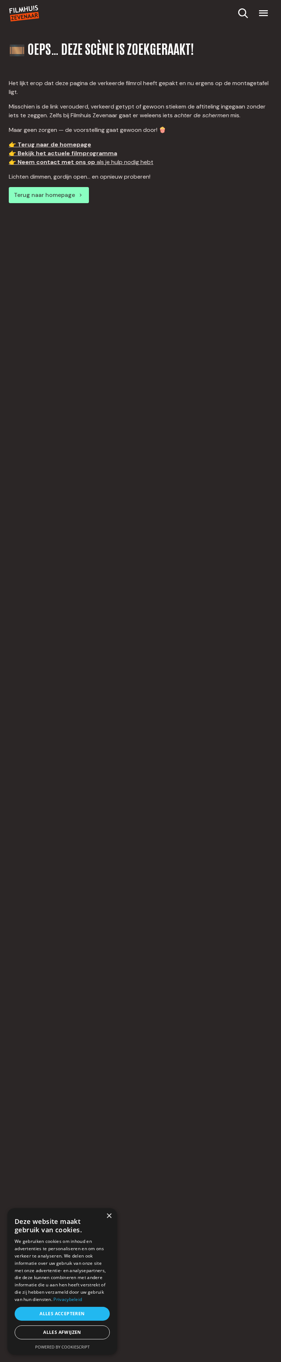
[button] (263, 13)
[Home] (24, 13)
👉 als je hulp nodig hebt (81, 162)
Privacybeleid (67, 1299)
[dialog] (62, 1281)
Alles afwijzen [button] (62, 1332)
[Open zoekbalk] (243, 13)
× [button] (109, 1216)
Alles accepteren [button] (62, 1313)
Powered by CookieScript (62, 1347)
